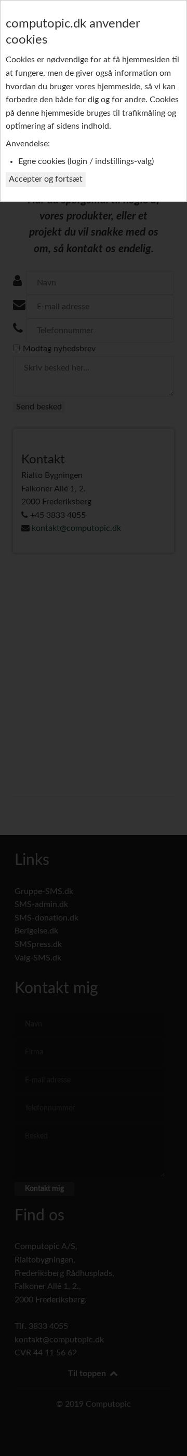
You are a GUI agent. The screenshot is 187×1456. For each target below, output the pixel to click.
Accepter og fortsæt (46, 179)
